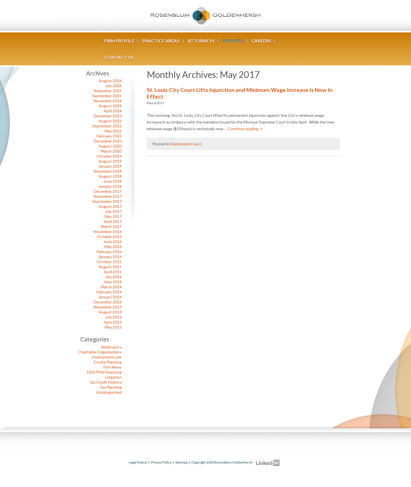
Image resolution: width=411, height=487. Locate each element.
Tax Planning (111, 387)
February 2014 (109, 291)
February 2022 (109, 136)
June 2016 (112, 241)
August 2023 (110, 120)
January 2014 (110, 296)
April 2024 (113, 110)
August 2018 (110, 176)
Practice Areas (160, 40)
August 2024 (110, 105)
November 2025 (108, 90)
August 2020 (110, 146)
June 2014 (112, 281)
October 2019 (109, 156)
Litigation (113, 377)
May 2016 (113, 246)
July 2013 (113, 317)
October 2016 (109, 236)
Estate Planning (108, 362)
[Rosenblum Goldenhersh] (205, 15)
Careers (261, 40)
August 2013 (110, 312)
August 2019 (110, 161)
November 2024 (108, 100)
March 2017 (111, 226)
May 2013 (113, 327)
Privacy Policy (161, 462)
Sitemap (181, 462)
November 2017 (108, 196)
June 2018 (112, 181)
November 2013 (108, 307)
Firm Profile (119, 40)
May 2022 (113, 131)
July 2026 (113, 85)
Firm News (112, 367)
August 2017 (110, 206)
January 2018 (110, 186)
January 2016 (110, 256)
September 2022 (107, 125)
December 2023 (108, 115)
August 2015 (110, 266)
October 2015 (109, 261)
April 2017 (113, 221)
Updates (233, 40)
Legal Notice (138, 462)
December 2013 (108, 302)
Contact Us (119, 57)
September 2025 (107, 95)
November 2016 (108, 231)
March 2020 (111, 151)
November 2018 (108, 171)
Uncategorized (109, 392)
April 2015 (113, 271)
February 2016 (109, 251)
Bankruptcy (111, 347)
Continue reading (245, 128)
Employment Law (185, 143)
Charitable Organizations (100, 352)
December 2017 (108, 191)
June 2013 (112, 322)
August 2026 (110, 80)
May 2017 (113, 216)
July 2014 (113, 276)
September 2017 (107, 201)
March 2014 (111, 286)
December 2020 (108, 141)
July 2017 (113, 211)
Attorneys (201, 40)
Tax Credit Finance (105, 382)
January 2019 (110, 166)
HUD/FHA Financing (104, 372)
